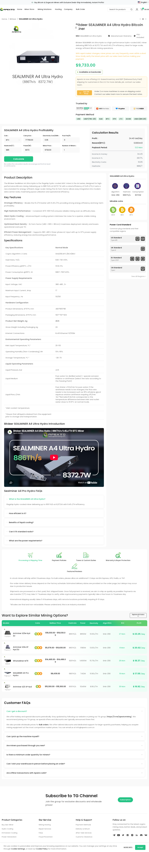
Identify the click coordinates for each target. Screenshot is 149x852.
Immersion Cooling (9, 833)
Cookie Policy (41, 849)
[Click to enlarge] (76, 28)
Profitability (28, 130)
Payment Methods (83, 825)
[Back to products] (143, 19)
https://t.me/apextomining (119, 716)
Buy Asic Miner (7, 825)
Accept (140, 847)
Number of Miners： (69, 146)
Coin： (6, 136)
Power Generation (9, 837)
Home (4, 19)
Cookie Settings (18, 849)
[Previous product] (140, 19)
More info (128, 847)
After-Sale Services (84, 833)
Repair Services (45, 829)
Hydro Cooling (7, 829)
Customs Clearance (84, 837)
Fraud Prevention (46, 837)
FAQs (41, 833)
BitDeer (13, 19)
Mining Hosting (45, 825)
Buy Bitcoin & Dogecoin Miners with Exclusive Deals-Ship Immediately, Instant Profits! (69, 2)
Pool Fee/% (66, 136)
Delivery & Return (83, 829)
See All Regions (138, 276)
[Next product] (145, 19)
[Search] (131, 9)
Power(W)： (27, 146)
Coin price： (28, 136)
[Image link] (84, 108)
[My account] (137, 9)
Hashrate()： (9, 146)
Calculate (18, 158)
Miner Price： (48, 146)
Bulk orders (44, 724)
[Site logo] (7, 9)
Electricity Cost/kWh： (51, 136)
